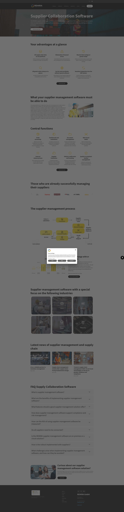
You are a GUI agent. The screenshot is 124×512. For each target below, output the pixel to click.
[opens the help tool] (122, 257)
